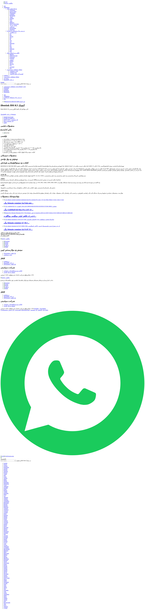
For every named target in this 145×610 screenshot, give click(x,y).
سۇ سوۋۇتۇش (13, 72)
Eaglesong (12, 57)
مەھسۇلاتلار (7, 7)
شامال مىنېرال (13, 25)
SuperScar (12, 29)
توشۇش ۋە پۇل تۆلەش (9, 272)
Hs (10, 39)
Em (10, 38)
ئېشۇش (12, 60)
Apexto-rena (11, 456)
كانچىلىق (40, 310)
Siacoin (11, 36)
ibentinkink (6, 90)
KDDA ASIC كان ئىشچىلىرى (11, 119)
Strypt (11, 62)
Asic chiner (45, 310)
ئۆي (5, 6)
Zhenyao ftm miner (14, 24)
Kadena (11, 61)
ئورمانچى (12, 27)
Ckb (11, 40)
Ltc (10, 34)
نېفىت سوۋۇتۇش (14, 71)
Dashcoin (12, 49)
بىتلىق (11, 21)
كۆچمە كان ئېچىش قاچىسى (16, 74)
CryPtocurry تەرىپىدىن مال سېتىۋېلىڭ (16, 31)
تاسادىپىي (12, 67)
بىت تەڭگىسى (13, 32)
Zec (10, 44)
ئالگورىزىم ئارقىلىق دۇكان (13, 53)
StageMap (36, 308)
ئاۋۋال (11, 17)
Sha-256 (12, 64)
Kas (11, 46)
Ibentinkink (12, 15)
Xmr (11, 50)
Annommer (12, 10)
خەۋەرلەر (6, 78)
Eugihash (12, 58)
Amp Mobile (43, 308)
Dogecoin (12, 43)
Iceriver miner (13, 11)
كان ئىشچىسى (33, 310)
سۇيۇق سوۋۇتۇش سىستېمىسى (14, 69)
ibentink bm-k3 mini (8, 117)
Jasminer (12, 18)
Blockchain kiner (25, 310)
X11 (11, 65)
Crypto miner (18, 310)
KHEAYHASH (13, 55)
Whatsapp (13, 114)
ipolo (11, 19)
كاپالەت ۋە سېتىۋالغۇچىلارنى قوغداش (13, 271)
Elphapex (12, 22)
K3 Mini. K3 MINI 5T (9, 118)
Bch (11, 35)
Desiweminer (13, 28)
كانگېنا (5, 122)
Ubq (11, 47)
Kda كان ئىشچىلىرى (8, 121)
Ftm (11, 68)
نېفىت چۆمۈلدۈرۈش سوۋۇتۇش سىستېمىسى (15, 86)
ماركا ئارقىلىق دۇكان (12, 8)
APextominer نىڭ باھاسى (10, 253)
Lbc (11, 42)
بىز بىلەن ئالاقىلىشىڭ (9, 79)
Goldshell (12, 14)
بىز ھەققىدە (6, 75)
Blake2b (12, 54)
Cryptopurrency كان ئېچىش (7, 310)
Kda (11, 51)
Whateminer (12, 13)
